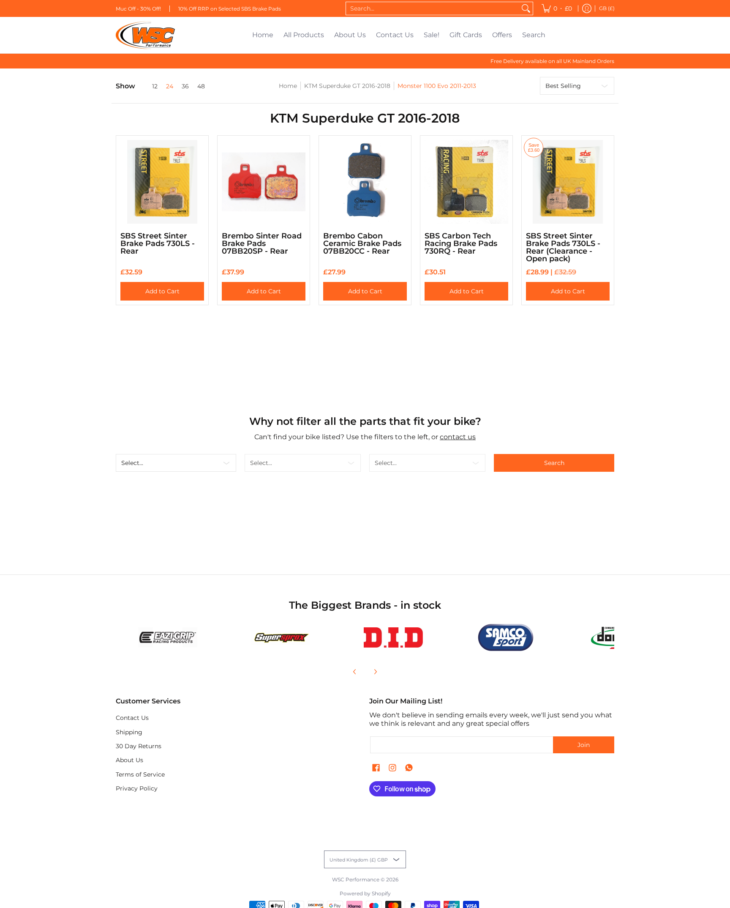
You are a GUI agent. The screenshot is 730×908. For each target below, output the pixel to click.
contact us (458, 437)
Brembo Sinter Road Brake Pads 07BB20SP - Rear (262, 243)
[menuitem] (556, 8)
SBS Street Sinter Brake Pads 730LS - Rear (157, 243)
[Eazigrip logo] (168, 637)
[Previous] (355, 671)
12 (155, 86)
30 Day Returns (138, 746)
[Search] (526, 8)
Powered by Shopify (365, 893)
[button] (376, 768)
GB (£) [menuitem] (607, 8)
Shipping (129, 732)
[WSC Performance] (145, 35)
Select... (132, 463)
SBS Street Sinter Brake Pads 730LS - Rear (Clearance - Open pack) (563, 247)
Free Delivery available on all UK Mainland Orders (552, 61)
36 (185, 86)
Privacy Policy (137, 788)
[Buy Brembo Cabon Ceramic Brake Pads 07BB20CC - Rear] (365, 182)
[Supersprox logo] (281, 637)
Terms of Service (140, 774)
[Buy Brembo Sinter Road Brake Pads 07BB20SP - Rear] (263, 182)
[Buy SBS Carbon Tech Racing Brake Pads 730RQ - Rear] (466, 182)
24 (169, 86)
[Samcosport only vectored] (506, 637)
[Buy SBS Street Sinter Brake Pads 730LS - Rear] (162, 182)
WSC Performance (355, 879)
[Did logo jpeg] (393, 637)
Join (583, 745)
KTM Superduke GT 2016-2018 (347, 86)
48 (201, 86)
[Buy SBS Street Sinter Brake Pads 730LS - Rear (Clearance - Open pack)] (568, 182)
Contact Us (132, 718)
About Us (129, 760)
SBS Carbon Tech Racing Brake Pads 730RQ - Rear (461, 243)
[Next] (375, 671)
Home (288, 86)
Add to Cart (162, 291)
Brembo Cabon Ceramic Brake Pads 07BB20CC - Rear (362, 243)
